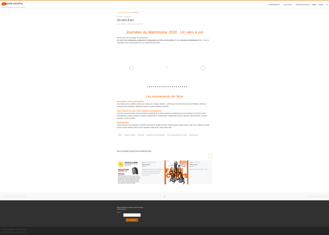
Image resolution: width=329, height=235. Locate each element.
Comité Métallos (10, 229)
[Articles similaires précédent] (206, 156)
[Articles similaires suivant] (210, 156)
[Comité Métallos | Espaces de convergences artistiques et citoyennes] (12, 3)
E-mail (119, 212)
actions (130, 12)
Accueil (119, 12)
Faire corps (193, 164)
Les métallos (122, 24)
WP (8, 232)
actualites (124, 12)
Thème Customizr (22, 232)
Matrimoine (146, 164)
